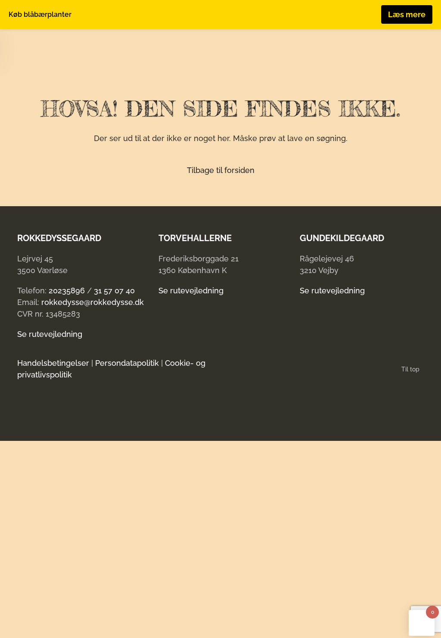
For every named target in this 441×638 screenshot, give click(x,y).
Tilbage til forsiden (221, 170)
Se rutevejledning (49, 334)
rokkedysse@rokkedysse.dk (92, 302)
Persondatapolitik (127, 363)
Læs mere (406, 14)
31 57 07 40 (114, 290)
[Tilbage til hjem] (52, 46)
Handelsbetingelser (53, 363)
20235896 (67, 290)
